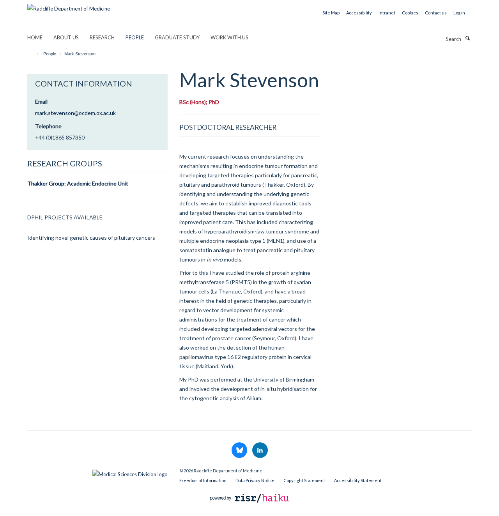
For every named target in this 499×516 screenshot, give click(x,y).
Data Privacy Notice (254, 480)
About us (66, 37)
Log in (459, 12)
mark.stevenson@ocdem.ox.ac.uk (75, 113)
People (135, 37)
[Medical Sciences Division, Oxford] (97, 472)
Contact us (436, 12)
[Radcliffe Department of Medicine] (68, 6)
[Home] (34, 53)
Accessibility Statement (358, 480)
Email (41, 101)
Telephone (48, 126)
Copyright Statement (304, 480)
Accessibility (359, 12)
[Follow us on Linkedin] (260, 450)
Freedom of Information (202, 480)
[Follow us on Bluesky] (240, 450)
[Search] (467, 38)
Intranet (387, 12)
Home (34, 37)
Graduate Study (177, 37)
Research (102, 37)
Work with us (229, 37)
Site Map (331, 12)
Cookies (410, 12)
